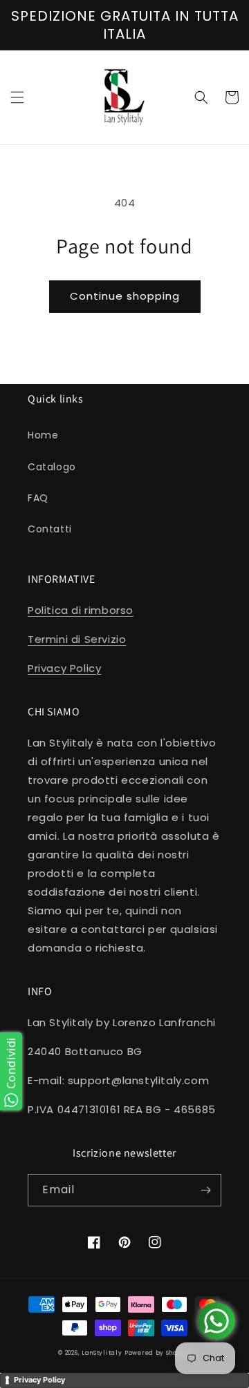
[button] (17, 97)
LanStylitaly (102, 1353)
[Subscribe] (205, 1190)
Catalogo (52, 467)
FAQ (38, 498)
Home (43, 435)
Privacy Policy (64, 668)
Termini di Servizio (77, 639)
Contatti (50, 529)
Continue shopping (125, 296)
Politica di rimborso (80, 610)
